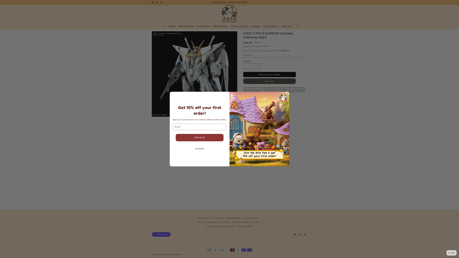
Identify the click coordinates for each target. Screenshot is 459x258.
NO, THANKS (199, 149)
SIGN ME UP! (199, 137)
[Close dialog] (286, 95)
